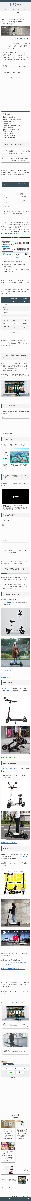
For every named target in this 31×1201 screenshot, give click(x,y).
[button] (28, 38)
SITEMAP (14, 1196)
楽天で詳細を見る (7, 670)
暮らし (4, 1061)
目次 (6, 114)
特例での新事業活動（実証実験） (13, 119)
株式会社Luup (8, 123)
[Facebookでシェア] (17, 38)
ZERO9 (8, 690)
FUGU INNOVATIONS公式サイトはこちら (13, 969)
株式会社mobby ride (9, 121)
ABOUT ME (25, 1196)
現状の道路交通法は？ (11, 117)
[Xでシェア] (14, 38)
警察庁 (17, 257)
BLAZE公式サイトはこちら (9, 843)
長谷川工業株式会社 (9, 127)
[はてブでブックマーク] (21, 38)
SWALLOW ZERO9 (9, 133)
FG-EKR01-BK (23, 856)
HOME (5, 1196)
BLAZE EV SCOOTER (10, 135)
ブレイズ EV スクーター (9, 768)
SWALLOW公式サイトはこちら (10, 757)
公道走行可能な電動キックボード (13, 129)
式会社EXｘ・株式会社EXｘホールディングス (15, 125)
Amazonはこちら (6, 677)
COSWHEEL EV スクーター (11, 131)
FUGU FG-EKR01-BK (10, 137)
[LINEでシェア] (24, 38)
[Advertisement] (15, 93)
